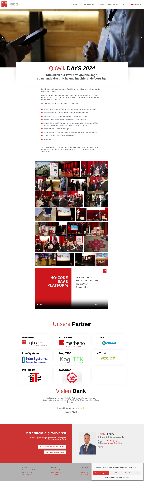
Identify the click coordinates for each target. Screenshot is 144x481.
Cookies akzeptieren (101, 473)
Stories (101, 4)
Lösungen (74, 4)
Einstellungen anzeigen (132, 473)
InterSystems (30, 353)
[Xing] (11, 4)
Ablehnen (117, 473)
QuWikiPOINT (55, 470)
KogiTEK (65, 353)
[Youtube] (17, 4)
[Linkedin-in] (14, 4)
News (123, 4)
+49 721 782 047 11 (111, 441)
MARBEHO (66, 337)
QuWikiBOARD (56, 472)
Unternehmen (113, 4)
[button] (2, 38)
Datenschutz (119, 477)
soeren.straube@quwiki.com (113, 443)
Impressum (126, 477)
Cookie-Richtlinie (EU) (87, 475)
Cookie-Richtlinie (110, 477)
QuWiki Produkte (88, 4)
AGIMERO (28, 337)
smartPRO (54, 475)
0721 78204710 (27, 475)
